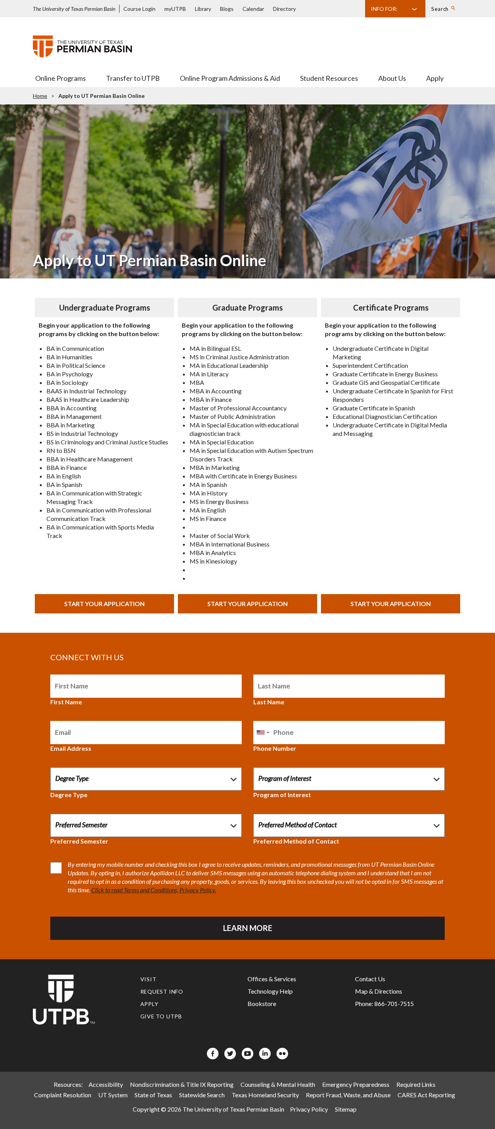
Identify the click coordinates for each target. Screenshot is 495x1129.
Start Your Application (104, 603)
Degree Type (68, 794)
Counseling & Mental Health (278, 1084)
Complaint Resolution (62, 1094)
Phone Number (274, 748)
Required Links (415, 1084)
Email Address (70, 748)
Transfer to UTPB (133, 78)
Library (203, 8)
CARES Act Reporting (426, 1094)
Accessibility (106, 1084)
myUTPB (175, 8)
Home (40, 95)
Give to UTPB (161, 1016)
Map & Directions (378, 991)
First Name (66, 701)
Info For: (384, 8)
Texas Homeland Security (265, 1094)
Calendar (253, 8)
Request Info (162, 991)
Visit (148, 979)
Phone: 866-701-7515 (384, 1003)
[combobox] (262, 732)
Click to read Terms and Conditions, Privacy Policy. (153, 889)
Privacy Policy (309, 1109)
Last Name (268, 701)
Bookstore (262, 1003)
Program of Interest (282, 794)
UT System (113, 1094)
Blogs (227, 8)
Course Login (139, 8)
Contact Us (370, 978)
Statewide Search (202, 1094)
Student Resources (329, 78)
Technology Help (270, 991)
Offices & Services (272, 978)
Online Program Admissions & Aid (230, 78)
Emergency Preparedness (355, 1084)
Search (440, 9)
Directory (284, 8)
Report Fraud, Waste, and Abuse (348, 1094)
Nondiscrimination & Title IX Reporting (182, 1084)
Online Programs (60, 78)
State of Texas (153, 1094)
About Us (392, 78)
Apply (435, 78)
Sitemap (346, 1109)
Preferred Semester (79, 841)
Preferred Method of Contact (296, 841)
